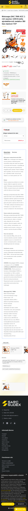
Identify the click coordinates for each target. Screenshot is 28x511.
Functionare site (7, 457)
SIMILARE (5, 342)
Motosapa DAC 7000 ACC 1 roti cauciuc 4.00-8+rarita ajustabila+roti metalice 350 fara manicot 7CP (14, 362)
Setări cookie (9, 501)
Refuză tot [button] (21, 504)
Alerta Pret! (20, 62)
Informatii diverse (8, 430)
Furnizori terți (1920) (6, 490)
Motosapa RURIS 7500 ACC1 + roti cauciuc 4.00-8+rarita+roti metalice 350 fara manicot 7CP (16, 348)
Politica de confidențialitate (19, 501)
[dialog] (14, 492)
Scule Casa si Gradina (12, 10)
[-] (4, 110)
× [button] (26, 474)
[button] (24, 57)
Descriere (7, 152)
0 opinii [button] (11, 62)
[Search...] (21, 6)
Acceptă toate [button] (8, 504)
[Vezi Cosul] (25, 6)
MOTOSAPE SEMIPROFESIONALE (11, 79)
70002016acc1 (6, 366)
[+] (10, 110)
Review (14, 152)
